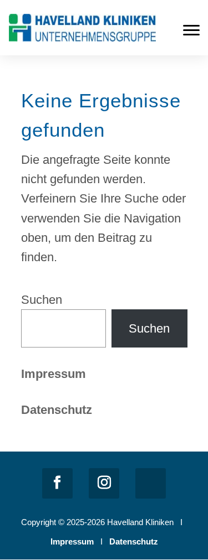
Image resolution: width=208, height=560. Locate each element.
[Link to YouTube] (150, 483)
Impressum (53, 374)
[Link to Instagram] (104, 483)
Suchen (41, 300)
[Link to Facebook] (57, 483)
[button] (191, 30)
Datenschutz (133, 541)
